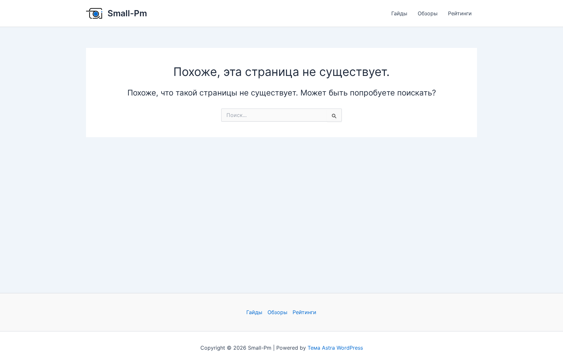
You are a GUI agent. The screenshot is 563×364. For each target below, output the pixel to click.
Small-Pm (127, 13)
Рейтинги (460, 13)
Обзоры (428, 13)
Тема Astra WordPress (335, 347)
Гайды (399, 13)
